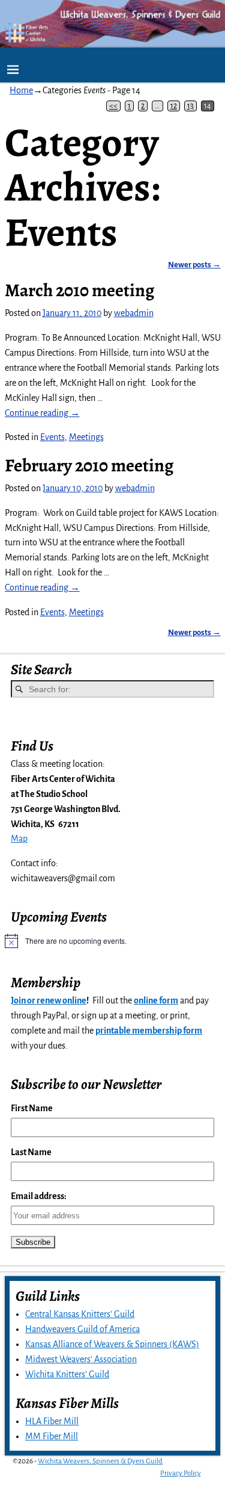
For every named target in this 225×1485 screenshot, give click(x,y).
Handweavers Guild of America (82, 1329)
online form (156, 1000)
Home (21, 90)
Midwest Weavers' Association (81, 1359)
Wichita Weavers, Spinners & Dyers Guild (100, 1461)
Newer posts (194, 264)
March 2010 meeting (79, 290)
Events (52, 437)
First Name (32, 1108)
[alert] (112, 941)
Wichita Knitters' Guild (67, 1374)
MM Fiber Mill (51, 1436)
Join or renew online (48, 1000)
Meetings (86, 437)
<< (113, 106)
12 (173, 106)
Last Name (31, 1152)
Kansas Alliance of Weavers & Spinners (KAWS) (112, 1344)
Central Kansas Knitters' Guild (79, 1314)
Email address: (39, 1196)
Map (19, 838)
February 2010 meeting (89, 465)
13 (190, 106)
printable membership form (148, 1030)
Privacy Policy (180, 1473)
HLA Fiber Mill (52, 1421)
